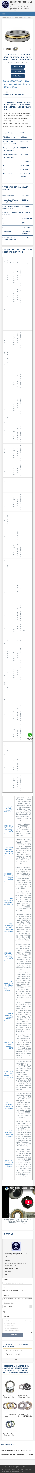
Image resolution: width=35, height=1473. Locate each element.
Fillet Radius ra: (9, 137)
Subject (6, 1295)
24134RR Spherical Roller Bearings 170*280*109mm (9, 1105)
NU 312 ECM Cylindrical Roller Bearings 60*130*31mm (8, 957)
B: (3, 170)
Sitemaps (26, 1467)
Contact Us (12, 1467)
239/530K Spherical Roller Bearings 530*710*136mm (8, 1017)
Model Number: (8, 133)
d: (3, 166)
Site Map (19, 1467)
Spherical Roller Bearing (19, 17)
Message (6, 1316)
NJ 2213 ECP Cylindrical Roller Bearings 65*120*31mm (8, 1075)
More (16, 1360)
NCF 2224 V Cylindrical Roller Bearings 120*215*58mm (8, 878)
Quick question (9, 1303)
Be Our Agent (17, 76)
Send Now (12, 1334)
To (4, 1287)
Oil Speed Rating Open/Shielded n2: (9, 238)
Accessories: (7, 174)
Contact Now (17, 67)
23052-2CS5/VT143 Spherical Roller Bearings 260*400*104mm (9, 927)
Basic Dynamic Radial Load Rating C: (11, 149)
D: (3, 161)
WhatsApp (17, 71)
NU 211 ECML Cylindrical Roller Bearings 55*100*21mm (8, 830)
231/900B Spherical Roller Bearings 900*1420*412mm (8, 851)
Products (9, 17)
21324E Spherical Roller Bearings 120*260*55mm (8, 1164)
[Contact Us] (30, 736)
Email (5, 1280)
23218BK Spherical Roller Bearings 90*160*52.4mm (8, 809)
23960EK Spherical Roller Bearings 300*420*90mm (8, 1134)
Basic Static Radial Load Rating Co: (10, 156)
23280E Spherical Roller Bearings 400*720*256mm (9, 901)
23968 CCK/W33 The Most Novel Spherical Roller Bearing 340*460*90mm (8, 986)
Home (3, 17)
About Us (5, 1467)
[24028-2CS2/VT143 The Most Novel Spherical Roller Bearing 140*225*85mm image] (17, 36)
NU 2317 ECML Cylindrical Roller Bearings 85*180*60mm (8, 1046)
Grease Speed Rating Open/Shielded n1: (10, 142)
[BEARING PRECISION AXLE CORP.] (5, 4)
